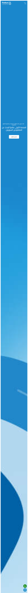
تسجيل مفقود (14, 137)
